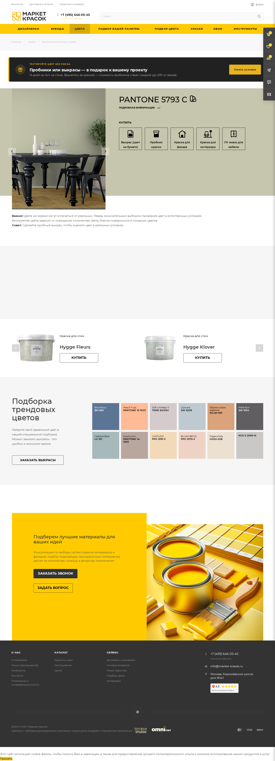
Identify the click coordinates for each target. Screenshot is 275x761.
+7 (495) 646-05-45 (75, 15)
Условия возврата (118, 665)
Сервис (112, 652)
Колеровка (114, 680)
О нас (16, 652)
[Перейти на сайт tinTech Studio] (139, 732)
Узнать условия (245, 69)
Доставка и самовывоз (121, 659)
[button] (12, 151)
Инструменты (63, 665)
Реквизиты (18, 670)
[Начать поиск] (259, 16)
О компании (19, 659)
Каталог (61, 652)
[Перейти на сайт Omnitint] (160, 732)
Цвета (58, 670)
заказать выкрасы (38, 460)
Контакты (17, 675)
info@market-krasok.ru (226, 666)
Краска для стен (72, 336)
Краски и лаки (63, 659)
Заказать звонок (55, 573)
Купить (78, 358)
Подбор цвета (116, 675)
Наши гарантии (117, 670)
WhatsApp (138, 712)
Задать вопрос (53, 588)
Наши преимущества (24, 665)
